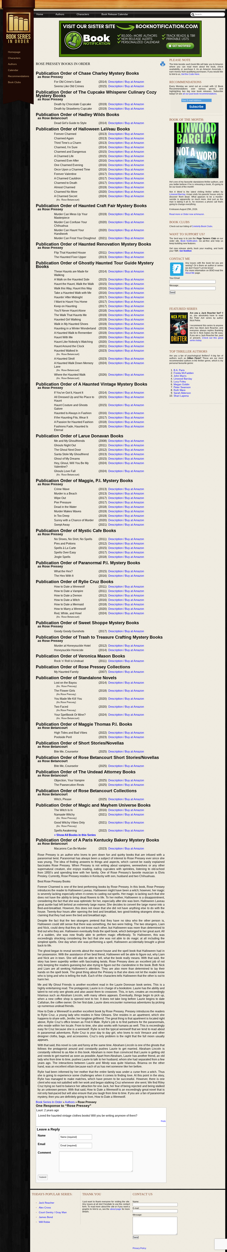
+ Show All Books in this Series (75, 835)
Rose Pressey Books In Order (63, 64)
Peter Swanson (182, 387)
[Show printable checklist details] (162, 63)
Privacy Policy (139, 1248)
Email (41, 1144)
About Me (190, 273)
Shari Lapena (181, 395)
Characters (14, 58)
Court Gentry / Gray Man (53, 1212)
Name (42, 1135)
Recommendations (18, 76)
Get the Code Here (190, 74)
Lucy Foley (180, 381)
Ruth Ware (180, 390)
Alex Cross (45, 1207)
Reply (163, 1121)
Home (39, 14)
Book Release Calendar (114, 14)
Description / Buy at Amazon (126, 81)
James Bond (46, 1217)
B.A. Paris (179, 370)
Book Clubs (14, 82)
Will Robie (44, 1222)
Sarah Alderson (182, 392)
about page (115, 1209)
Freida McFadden (184, 373)
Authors (12, 64)
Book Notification (189, 241)
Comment (44, 1152)
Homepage (14, 52)
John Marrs (180, 375)
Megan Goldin (181, 384)
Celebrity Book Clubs (202, 226)
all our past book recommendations (200, 94)
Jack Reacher (46, 1202)
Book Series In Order (49, 1102)
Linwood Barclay (177, 194)
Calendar (13, 70)
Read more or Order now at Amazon (186, 214)
